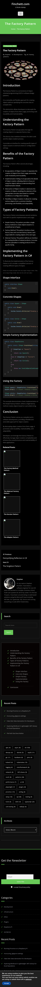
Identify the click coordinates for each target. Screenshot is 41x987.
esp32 (31, 752)
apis (8, 748)
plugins (22, 787)
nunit (8, 777)
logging (9, 767)
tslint (18, 802)
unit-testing (10, 807)
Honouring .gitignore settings (16, 716)
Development (18, 54)
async (18, 748)
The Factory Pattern (23, 29)
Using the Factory (22, 681)
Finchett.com (21, 4)
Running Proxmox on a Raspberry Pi (18, 711)
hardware (18, 757)
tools (8, 802)
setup (9, 797)
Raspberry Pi (8, 927)
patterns (6, 57)
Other (6, 917)
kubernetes (22, 762)
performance (11, 782)
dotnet (20, 752)
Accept (6, 983)
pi (22, 782)
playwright (10, 787)
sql (19, 797)
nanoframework (23, 767)
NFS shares (22, 772)
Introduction (14, 651)
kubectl (9, 762)
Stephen (7, 54)
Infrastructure (8, 912)
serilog (22, 792)
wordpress (7, 932)
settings (28, 979)
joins (29, 757)
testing (28, 797)
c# (27, 54)
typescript (29, 802)
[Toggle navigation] (20, 14)
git (8, 757)
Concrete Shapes (22, 674)
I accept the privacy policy (21, 887)
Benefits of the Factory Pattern (21, 658)
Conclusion (14, 687)
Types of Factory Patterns (19, 661)
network (9, 772)
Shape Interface (21, 671)
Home (13, 29)
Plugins (6, 922)
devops (9, 752)
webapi (23, 807)
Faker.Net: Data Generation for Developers (20, 721)
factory (31, 54)
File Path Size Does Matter (15, 733)
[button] (36, 284)
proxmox (10, 792)
